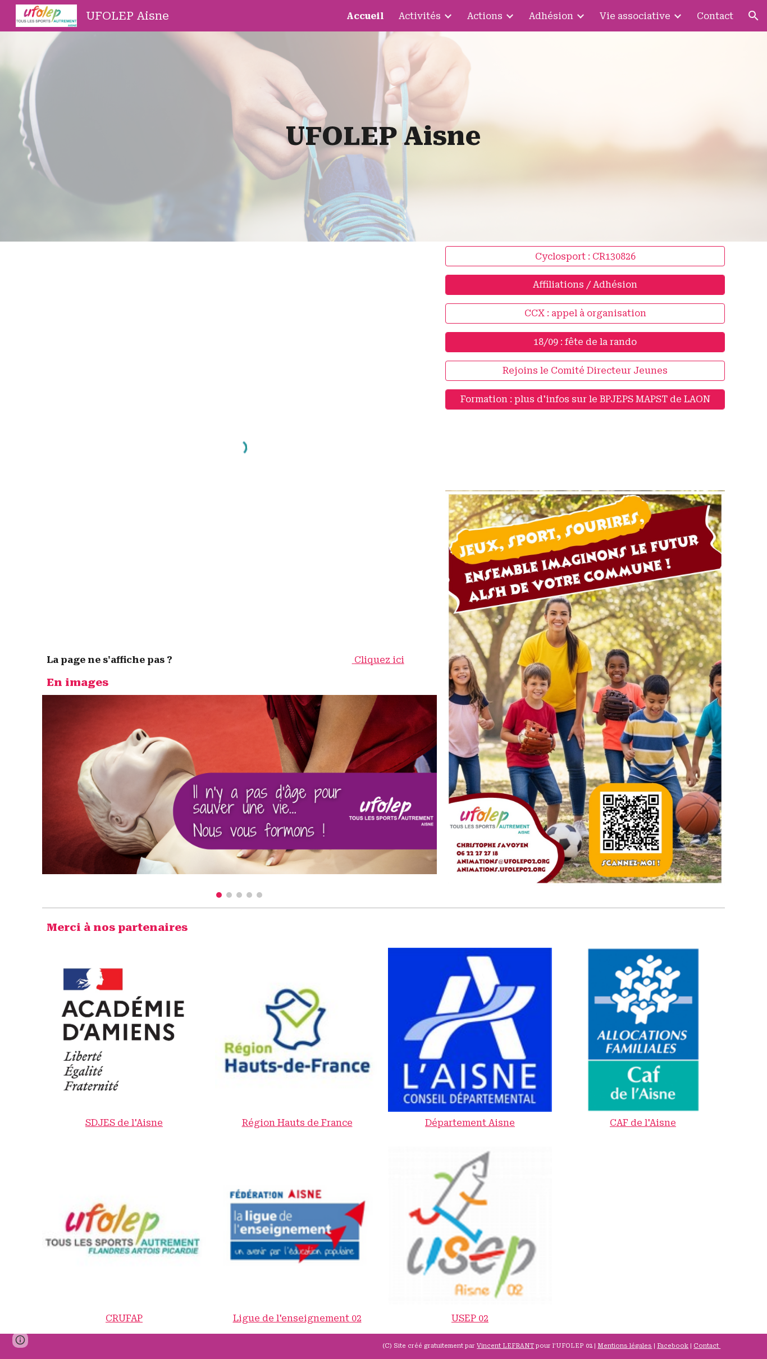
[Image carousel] (239, 796)
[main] (383, 136)
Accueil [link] (365, 16)
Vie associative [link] (635, 16)
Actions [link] (485, 16)
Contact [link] (715, 16)
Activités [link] (420, 16)
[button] (753, 15)
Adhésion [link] (551, 16)
